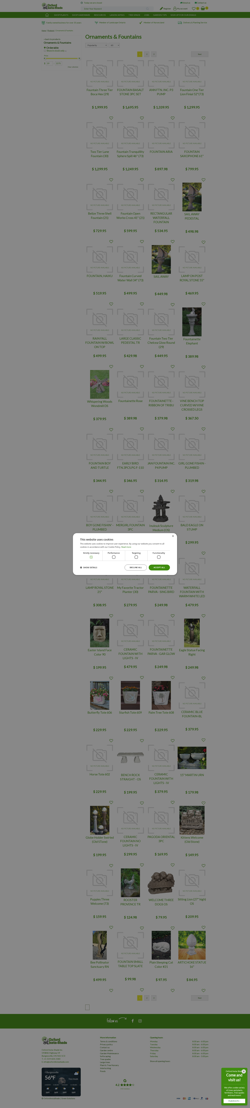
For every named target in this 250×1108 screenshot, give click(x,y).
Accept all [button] (159, 567)
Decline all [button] (136, 567)
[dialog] (125, 554)
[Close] (244, 1071)
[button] (88, 567)
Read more (126, 547)
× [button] (173, 536)
